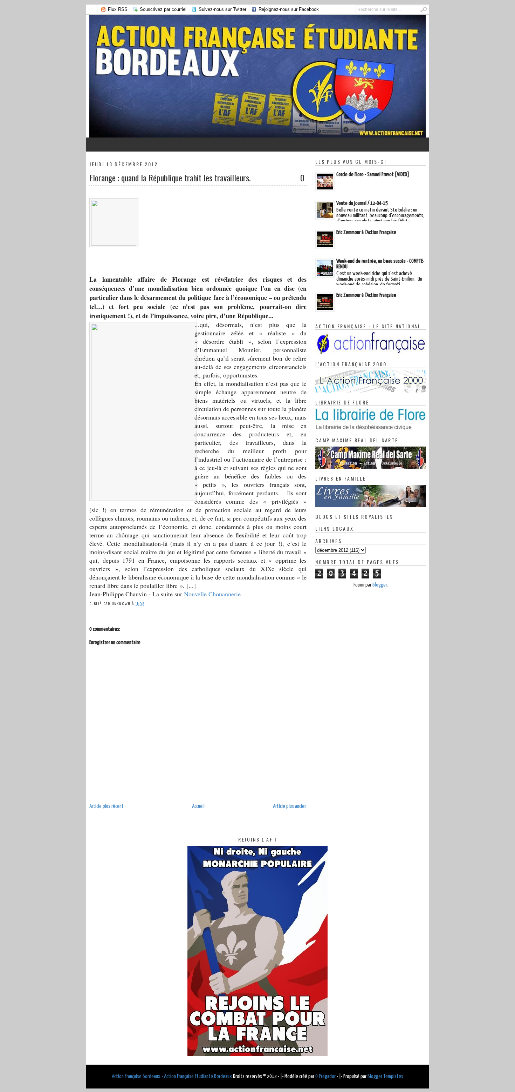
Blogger (379, 585)
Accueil (198, 806)
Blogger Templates (385, 1076)
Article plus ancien (290, 806)
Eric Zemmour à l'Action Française (366, 232)
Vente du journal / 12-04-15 (362, 203)
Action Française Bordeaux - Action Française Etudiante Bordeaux (172, 1076)
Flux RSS (118, 9)
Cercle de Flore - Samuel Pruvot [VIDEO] (372, 174)
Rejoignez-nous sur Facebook (289, 9)
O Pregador (325, 1076)
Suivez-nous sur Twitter (222, 9)
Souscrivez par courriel (163, 9)
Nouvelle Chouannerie (212, 594)
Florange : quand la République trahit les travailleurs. (169, 177)
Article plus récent (106, 806)
